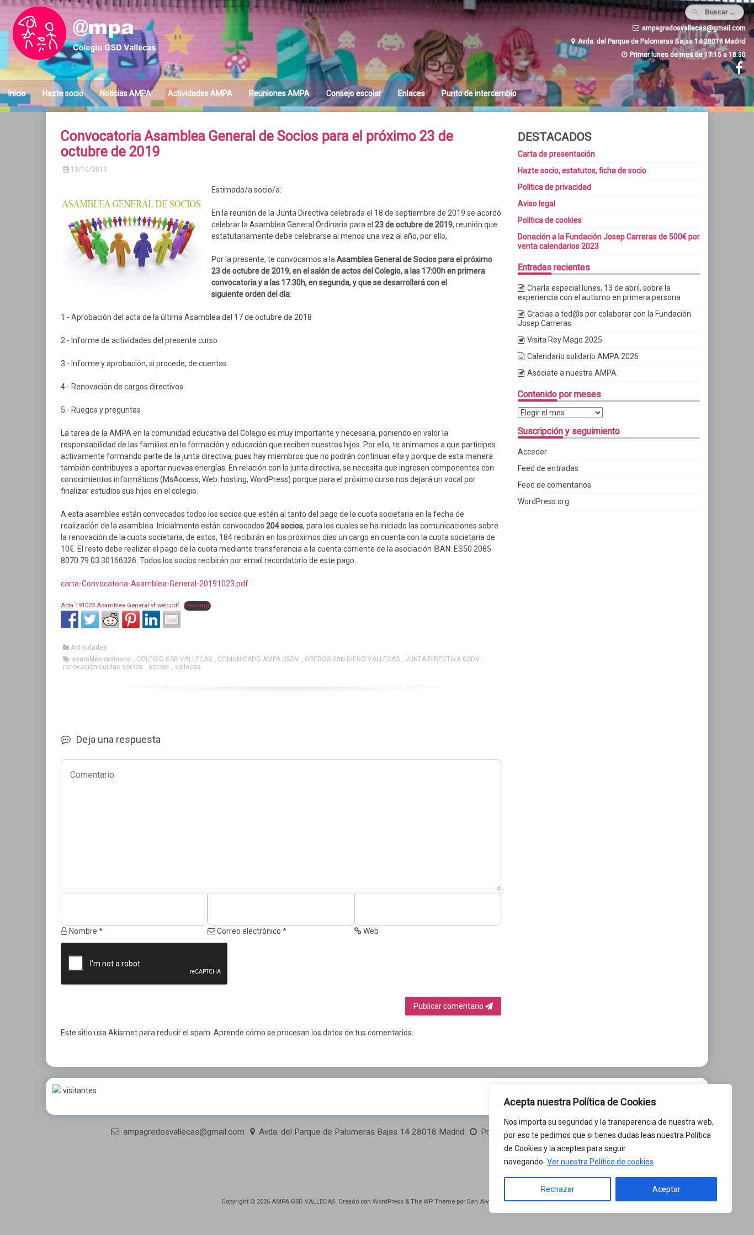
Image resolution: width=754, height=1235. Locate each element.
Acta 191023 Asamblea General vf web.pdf (120, 605)
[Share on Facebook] (69, 619)
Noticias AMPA (125, 93)
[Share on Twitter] (90, 619)
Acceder (532, 451)
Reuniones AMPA (279, 93)
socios (158, 667)
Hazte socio (63, 93)
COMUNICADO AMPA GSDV (258, 659)
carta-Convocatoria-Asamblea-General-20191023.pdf (154, 583)
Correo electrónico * (250, 931)
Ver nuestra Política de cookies (600, 1161)
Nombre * (85, 931)
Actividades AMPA (200, 93)
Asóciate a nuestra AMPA (572, 372)
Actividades (89, 647)
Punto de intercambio (479, 93)
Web (370, 931)
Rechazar (558, 1189)
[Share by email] (171, 619)
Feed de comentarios (554, 484)
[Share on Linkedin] (151, 619)
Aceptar (666, 1189)
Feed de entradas (548, 468)
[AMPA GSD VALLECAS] (99, 60)
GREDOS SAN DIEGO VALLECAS (352, 659)
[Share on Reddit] (110, 619)
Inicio (17, 93)
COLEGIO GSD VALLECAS (174, 659)
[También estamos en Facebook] (738, 70)
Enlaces (411, 93)
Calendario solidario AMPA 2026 (583, 356)
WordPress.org (543, 501)
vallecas (188, 667)
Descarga (197, 605)
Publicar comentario (449, 1006)
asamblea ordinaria (101, 659)
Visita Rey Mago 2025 (564, 339)
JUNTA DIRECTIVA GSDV (442, 659)
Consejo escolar (353, 93)
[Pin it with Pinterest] (131, 619)
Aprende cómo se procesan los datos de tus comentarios (313, 1032)
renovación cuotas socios (103, 667)
